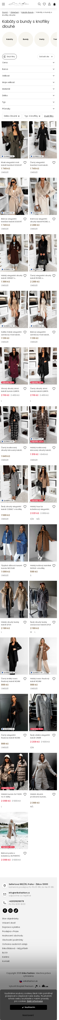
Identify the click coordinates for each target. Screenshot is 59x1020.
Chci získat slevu (28, 538)
